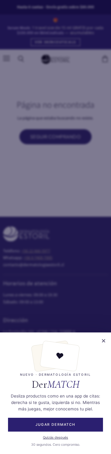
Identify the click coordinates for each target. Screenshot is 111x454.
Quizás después (55, 437)
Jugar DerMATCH (55, 424)
